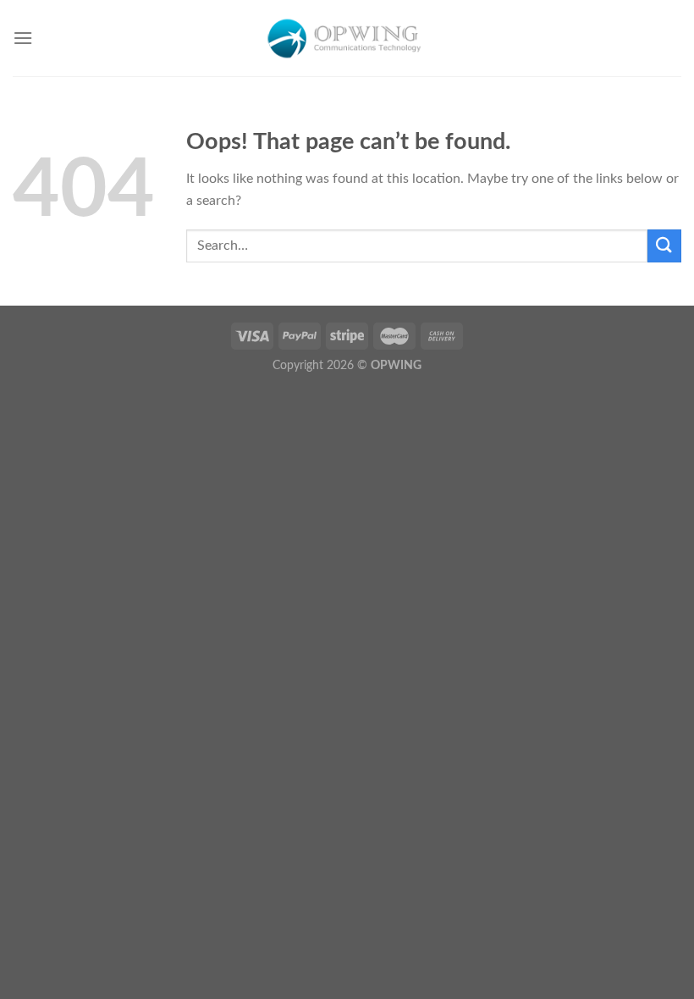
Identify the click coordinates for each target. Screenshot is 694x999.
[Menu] (23, 37)
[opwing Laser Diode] (347, 37)
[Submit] (664, 245)
